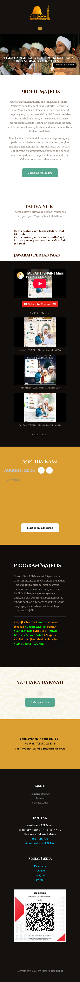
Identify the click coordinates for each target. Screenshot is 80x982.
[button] (44, 313)
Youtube (40, 870)
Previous (20, 915)
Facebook (40, 866)
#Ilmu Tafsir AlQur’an (29, 643)
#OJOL (42, 622)
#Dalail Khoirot (35, 626)
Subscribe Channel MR (42, 304)
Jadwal (40, 798)
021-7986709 (40, 838)
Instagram (40, 875)
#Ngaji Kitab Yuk (26, 622)
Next (59, 915)
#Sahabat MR (23, 631)
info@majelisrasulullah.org (40, 843)
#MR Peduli (40, 631)
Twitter (40, 879)
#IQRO (51, 626)
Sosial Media (40, 802)
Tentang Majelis (40, 793)
